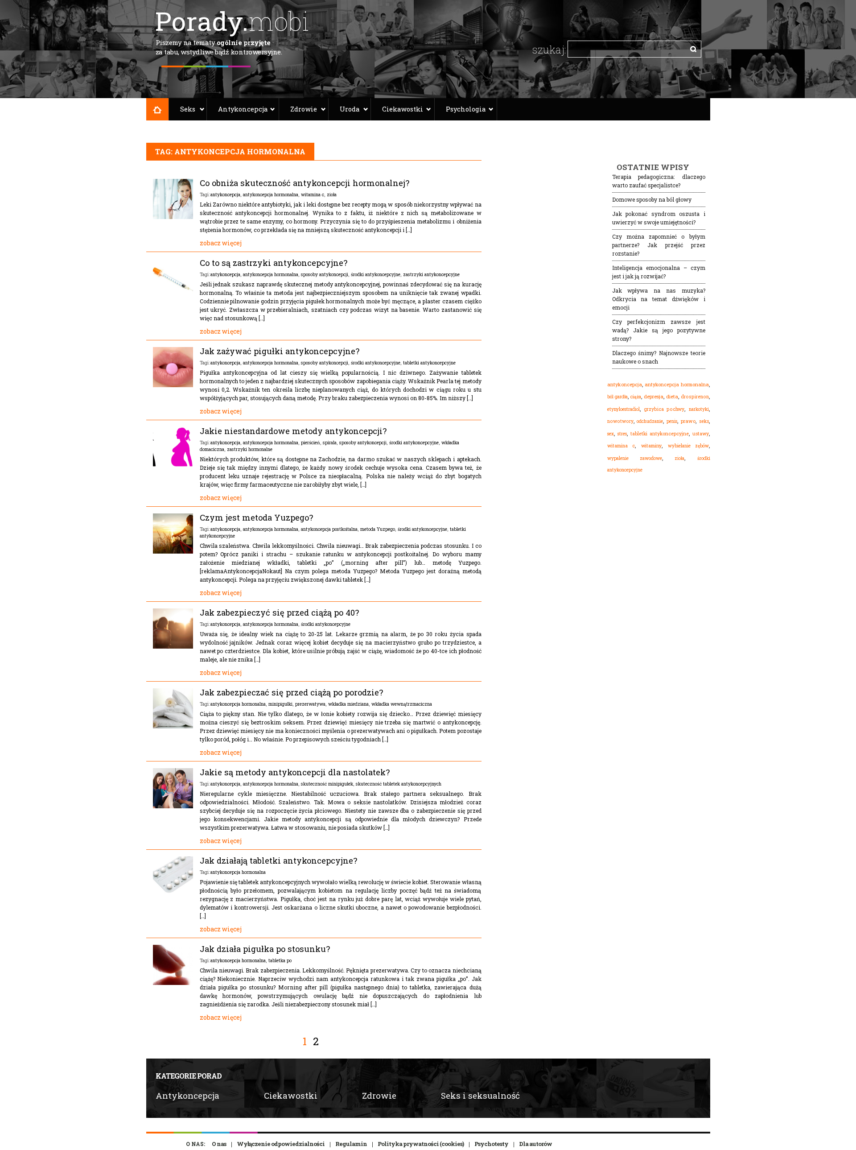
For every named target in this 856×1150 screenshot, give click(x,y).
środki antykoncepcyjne (375, 274)
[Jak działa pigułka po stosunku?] (173, 983)
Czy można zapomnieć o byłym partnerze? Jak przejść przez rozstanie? (658, 245)
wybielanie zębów (688, 446)
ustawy (700, 433)
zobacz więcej (221, 243)
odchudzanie (650, 421)
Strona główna (157, 109)
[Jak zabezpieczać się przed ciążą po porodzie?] (173, 726)
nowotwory (620, 421)
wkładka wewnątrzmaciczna (401, 704)
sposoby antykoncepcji (324, 274)
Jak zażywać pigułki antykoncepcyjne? (279, 351)
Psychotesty (491, 1144)
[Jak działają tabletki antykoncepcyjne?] (173, 894)
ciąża (635, 397)
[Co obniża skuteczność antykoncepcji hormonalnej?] (173, 217)
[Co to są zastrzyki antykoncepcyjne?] (173, 297)
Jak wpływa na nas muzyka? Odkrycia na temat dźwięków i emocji (658, 299)
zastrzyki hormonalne (249, 449)
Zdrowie (303, 109)
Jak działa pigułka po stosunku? (265, 948)
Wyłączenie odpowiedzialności (281, 1144)
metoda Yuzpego (377, 529)
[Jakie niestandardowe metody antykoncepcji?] (173, 465)
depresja (653, 396)
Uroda (349, 109)
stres (622, 433)
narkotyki (699, 409)
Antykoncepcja (243, 109)
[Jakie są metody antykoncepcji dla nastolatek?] (173, 806)
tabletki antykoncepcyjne (429, 363)
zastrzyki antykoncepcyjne (431, 274)
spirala (330, 442)
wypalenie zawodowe (634, 458)
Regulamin (351, 1144)
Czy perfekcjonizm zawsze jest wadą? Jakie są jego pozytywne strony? (658, 330)
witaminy (651, 446)
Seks (187, 109)
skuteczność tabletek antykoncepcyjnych (398, 784)
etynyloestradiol (623, 409)
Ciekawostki (402, 109)
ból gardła (617, 396)
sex (610, 433)
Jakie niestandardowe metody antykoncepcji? (293, 431)
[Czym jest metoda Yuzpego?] (173, 551)
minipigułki (280, 704)
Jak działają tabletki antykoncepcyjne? (278, 860)
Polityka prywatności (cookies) (421, 1144)
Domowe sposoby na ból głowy (651, 199)
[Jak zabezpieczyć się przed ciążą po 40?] (173, 646)
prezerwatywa (310, 704)
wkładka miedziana (348, 704)
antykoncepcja (225, 194)
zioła (332, 194)
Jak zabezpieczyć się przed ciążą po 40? (279, 612)
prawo (688, 421)
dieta (672, 396)
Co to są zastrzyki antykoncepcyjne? (273, 262)
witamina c (312, 194)
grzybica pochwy (664, 409)
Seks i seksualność (480, 1095)
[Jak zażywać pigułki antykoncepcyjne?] (173, 385)
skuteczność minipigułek (327, 784)
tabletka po (280, 960)
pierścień (310, 442)
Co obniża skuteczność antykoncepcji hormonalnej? (304, 183)
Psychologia (466, 109)
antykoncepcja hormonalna (270, 194)
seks (704, 421)
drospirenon (695, 396)
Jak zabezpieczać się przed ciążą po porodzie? (291, 692)
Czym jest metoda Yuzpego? (256, 517)
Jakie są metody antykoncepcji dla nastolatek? (295, 772)
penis (672, 421)
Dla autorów (535, 1144)
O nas (219, 1144)
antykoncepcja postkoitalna (329, 529)
